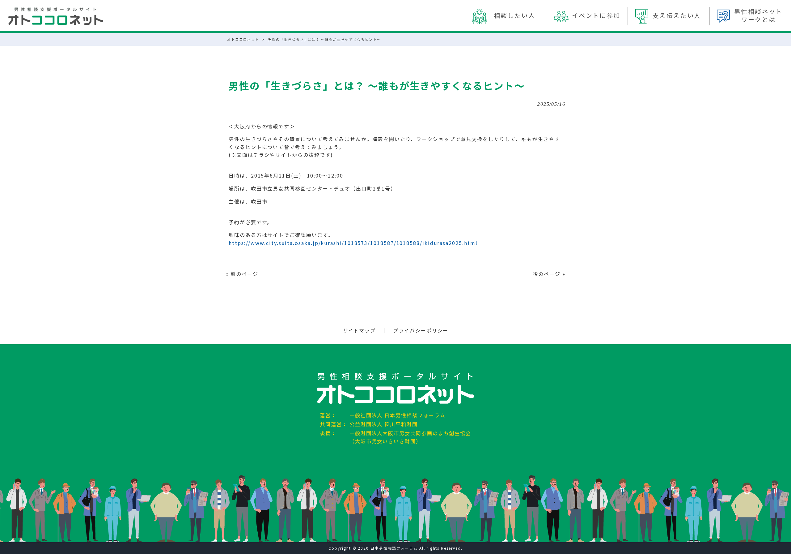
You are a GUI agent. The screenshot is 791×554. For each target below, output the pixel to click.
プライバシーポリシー (420, 330)
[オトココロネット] (55, 16)
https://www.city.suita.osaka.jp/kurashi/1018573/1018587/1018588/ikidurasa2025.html (353, 243)
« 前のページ (242, 273)
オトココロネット (243, 39)
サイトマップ (359, 330)
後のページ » (549, 273)
